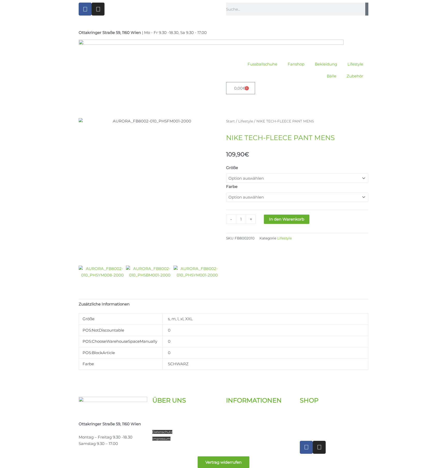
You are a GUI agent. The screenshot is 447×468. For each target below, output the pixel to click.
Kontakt (160, 418)
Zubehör (355, 76)
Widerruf (233, 432)
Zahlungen (236, 425)
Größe (232, 167)
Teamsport (162, 425)
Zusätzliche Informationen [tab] (104, 304)
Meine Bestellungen (319, 418)
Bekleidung (326, 64)
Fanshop (296, 64)
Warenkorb (311, 425)
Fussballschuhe (262, 64)
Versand (234, 418)
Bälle (331, 76)
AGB (229, 439)
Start (230, 121)
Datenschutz (162, 432)
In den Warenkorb (286, 219)
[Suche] (366, 9)
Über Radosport (167, 412)
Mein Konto (311, 412)
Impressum (161, 439)
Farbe (231, 186)
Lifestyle (355, 64)
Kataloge (234, 412)
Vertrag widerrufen (223, 462)
